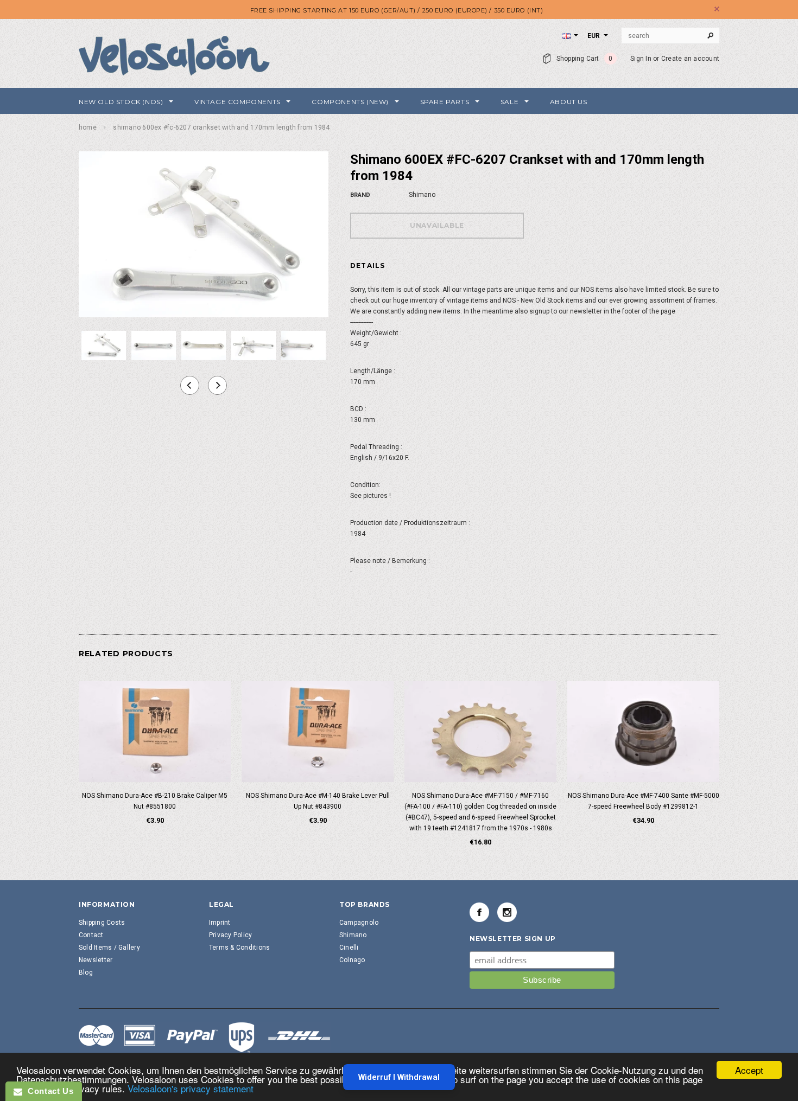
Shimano (353, 935)
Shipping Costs (102, 922)
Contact (91, 935)
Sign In (640, 58)
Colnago (352, 960)
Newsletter (95, 960)
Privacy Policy (230, 935)
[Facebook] (479, 912)
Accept (749, 1070)
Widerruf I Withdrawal (399, 1077)
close (716, 9)
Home (88, 127)
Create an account (690, 58)
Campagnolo (358, 922)
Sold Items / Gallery (109, 947)
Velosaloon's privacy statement (191, 1088)
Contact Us (47, 1091)
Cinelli (349, 947)
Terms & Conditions (239, 947)
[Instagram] (507, 912)
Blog (86, 972)
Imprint (220, 922)
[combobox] (670, 36)
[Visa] (205, 1037)
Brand (360, 195)
